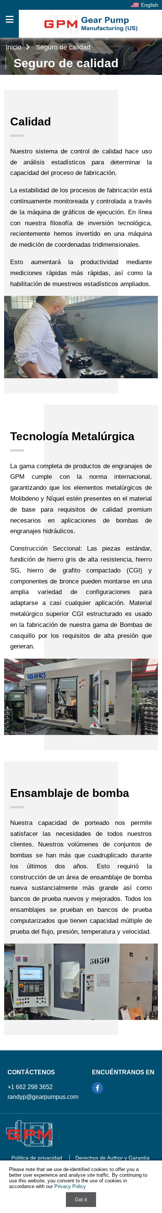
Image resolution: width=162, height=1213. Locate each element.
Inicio (14, 47)
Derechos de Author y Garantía (112, 1158)
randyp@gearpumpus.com (43, 1097)
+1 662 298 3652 (30, 1087)
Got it (81, 1199)
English (149, 5)
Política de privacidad (36, 1158)
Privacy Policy (70, 1186)
